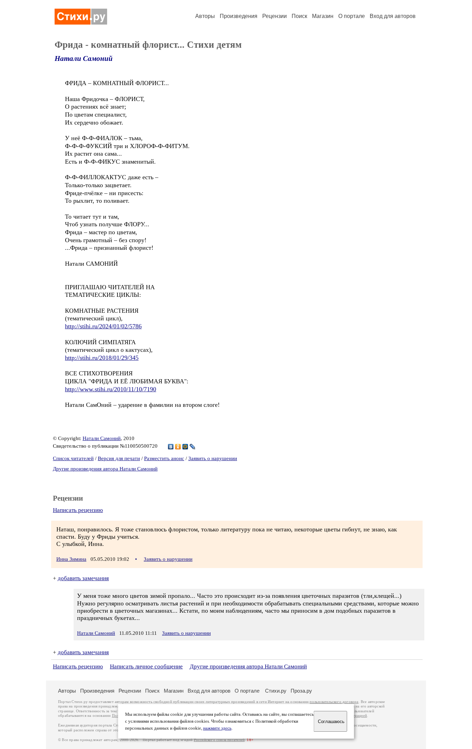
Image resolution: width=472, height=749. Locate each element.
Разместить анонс (164, 458)
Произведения (238, 16)
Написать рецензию (78, 510)
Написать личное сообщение (146, 666)
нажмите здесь (217, 728)
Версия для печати (119, 458)
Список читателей (73, 458)
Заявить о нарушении (212, 458)
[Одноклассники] (178, 446)
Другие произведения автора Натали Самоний (105, 469)
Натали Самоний (84, 58)
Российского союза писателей (219, 740)
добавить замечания (83, 578)
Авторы (205, 16)
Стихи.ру (275, 691)
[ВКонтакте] (170, 446)
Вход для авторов (393, 16)
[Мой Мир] (185, 446)
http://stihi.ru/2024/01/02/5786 (103, 326)
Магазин (322, 16)
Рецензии (274, 16)
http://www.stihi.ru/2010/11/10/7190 (110, 389)
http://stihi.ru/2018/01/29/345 (102, 357)
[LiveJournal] (192, 446)
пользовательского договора (334, 702)
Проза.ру (301, 691)
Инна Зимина (71, 559)
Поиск (299, 16)
